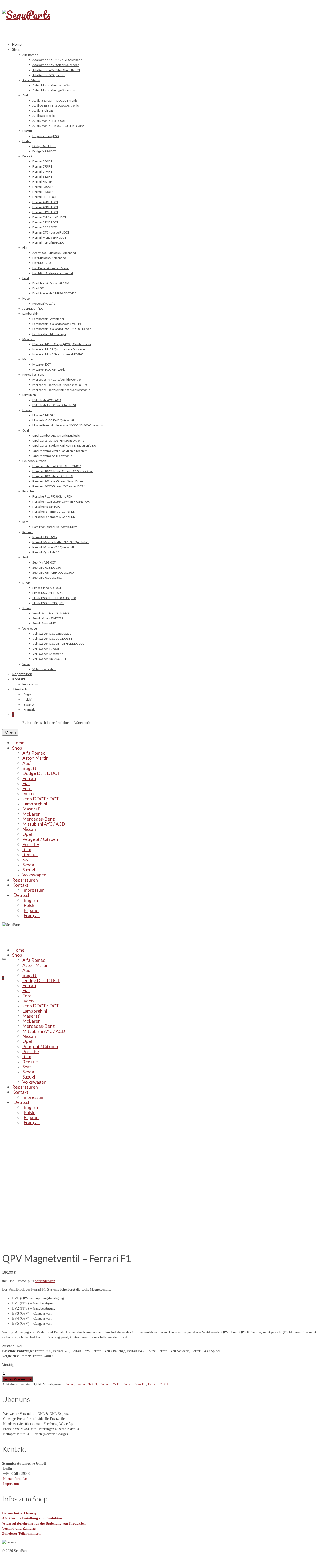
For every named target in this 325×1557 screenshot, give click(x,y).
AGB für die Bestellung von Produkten (32, 1518)
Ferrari (69, 1384)
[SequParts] (162, 20)
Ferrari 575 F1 (110, 1384)
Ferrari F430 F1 (159, 1384)
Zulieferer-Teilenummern (21, 1533)
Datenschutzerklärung (19, 1513)
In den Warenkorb (17, 1379)
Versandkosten (45, 1281)
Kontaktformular (14, 1479)
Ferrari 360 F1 (87, 1384)
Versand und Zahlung (19, 1528)
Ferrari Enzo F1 (134, 1384)
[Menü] (4, 959)
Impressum (10, 1484)
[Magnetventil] (60, 1244)
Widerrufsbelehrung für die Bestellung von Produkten (44, 1523)
